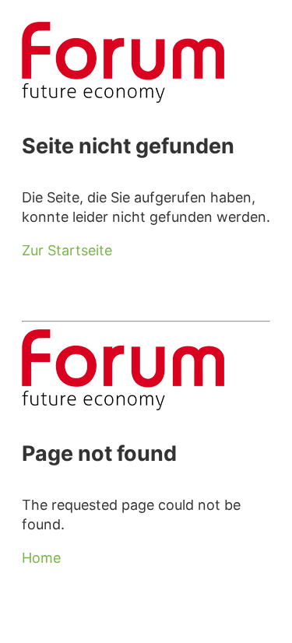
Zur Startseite (67, 250)
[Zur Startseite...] (123, 98)
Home (41, 558)
